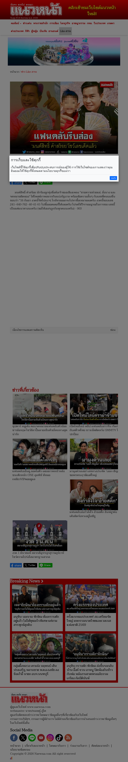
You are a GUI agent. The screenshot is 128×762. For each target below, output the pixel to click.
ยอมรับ (113, 178)
